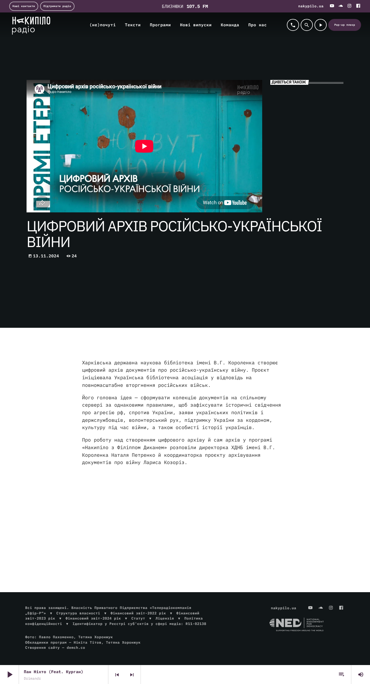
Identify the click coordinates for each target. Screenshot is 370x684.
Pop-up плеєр (344, 25)
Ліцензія (164, 618)
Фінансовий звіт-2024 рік (93, 618)
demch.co (76, 647)
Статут (138, 618)
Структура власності (78, 613)
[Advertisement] (185, 514)
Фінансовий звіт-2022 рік (138, 613)
